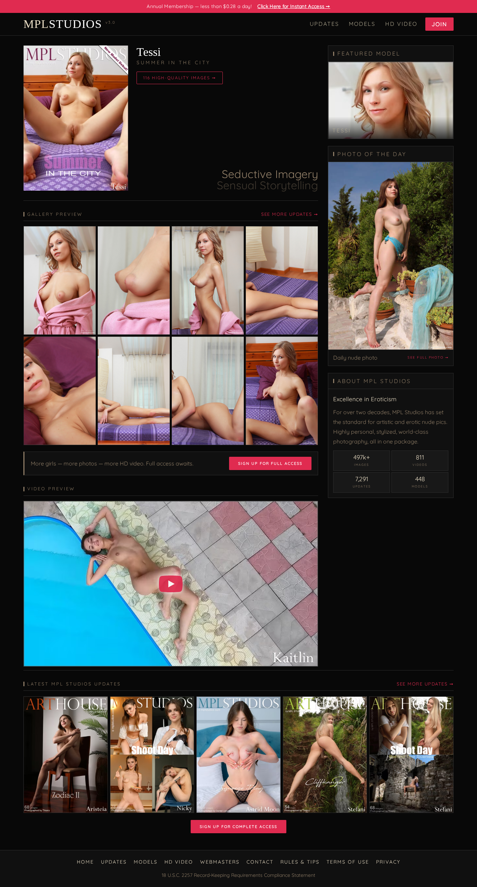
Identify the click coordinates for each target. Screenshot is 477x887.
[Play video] (171, 584)
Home (85, 862)
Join (439, 24)
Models (362, 23)
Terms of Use (347, 862)
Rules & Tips (300, 862)
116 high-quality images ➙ (179, 77)
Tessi (149, 51)
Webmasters (220, 862)
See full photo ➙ (428, 357)
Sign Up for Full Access (270, 463)
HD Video (401, 23)
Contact (260, 862)
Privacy (388, 862)
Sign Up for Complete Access (238, 826)
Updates (324, 23)
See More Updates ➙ (289, 214)
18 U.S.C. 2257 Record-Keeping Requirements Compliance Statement (238, 875)
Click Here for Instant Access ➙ (293, 6)
